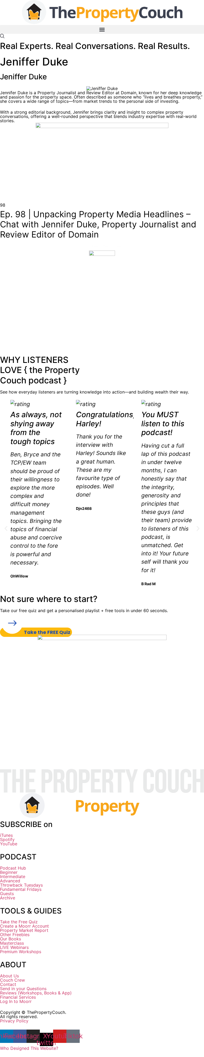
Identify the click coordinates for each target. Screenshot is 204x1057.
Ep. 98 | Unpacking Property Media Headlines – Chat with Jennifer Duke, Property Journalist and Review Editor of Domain (98, 224)
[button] (102, 29)
